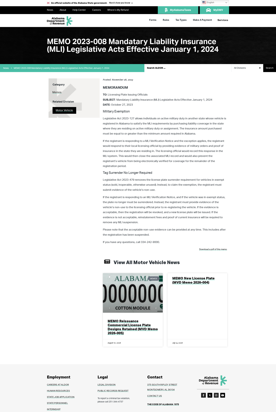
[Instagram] (216, 395)
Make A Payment (202, 20)
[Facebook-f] (203, 395)
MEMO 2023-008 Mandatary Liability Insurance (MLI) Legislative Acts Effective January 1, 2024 (61, 68)
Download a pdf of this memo (213, 249)
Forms (152, 20)
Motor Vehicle (64, 110)
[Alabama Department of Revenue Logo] (60, 21)
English (210, 2)
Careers (96, 10)
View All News (147, 262)
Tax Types (181, 20)
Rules (166, 20)
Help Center (79, 10)
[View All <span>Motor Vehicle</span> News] (107, 261)
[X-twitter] (209, 395)
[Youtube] (222, 395)
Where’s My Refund (118, 10)
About (63, 10)
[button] (121, 3)
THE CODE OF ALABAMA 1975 (163, 404)
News (50, 10)
